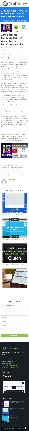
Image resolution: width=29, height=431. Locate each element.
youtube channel (10, 134)
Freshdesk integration (17, 169)
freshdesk (9, 169)
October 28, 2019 (17, 48)
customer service (5, 167)
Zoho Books (15, 174)
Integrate (8, 171)
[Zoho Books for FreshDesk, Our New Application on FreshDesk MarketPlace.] (14, 28)
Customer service (23, 50)
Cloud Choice (11, 165)
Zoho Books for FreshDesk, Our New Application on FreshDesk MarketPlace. (17, 403)
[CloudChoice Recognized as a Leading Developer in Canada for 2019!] (14, 253)
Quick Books (13, 171)
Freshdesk (8, 54)
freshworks (24, 169)
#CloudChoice (4, 165)
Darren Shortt (6, 48)
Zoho (11, 174)
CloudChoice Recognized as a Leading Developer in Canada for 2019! (15, 265)
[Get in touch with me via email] (8, 183)
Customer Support (16, 52)
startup (24, 171)
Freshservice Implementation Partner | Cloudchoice (15, 240)
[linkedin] (6, 376)
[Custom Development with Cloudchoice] (14, 278)
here (5, 127)
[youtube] (11, 376)
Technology (6, 174)
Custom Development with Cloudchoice (15, 290)
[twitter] (8, 376)
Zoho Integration (23, 174)
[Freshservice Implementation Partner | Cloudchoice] (14, 228)
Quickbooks (19, 171)
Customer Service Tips (6, 52)
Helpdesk (3, 171)
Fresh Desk (20, 167)
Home (3, 20)
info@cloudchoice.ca (11, 367)
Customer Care (18, 165)
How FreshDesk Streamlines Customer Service (15, 215)
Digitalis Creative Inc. (19, 430)
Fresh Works (4, 169)
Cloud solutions (9, 20)
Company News (14, 50)
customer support (14, 167)
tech (2, 174)
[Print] (9, 58)
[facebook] (3, 376)
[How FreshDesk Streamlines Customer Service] (14, 203)
